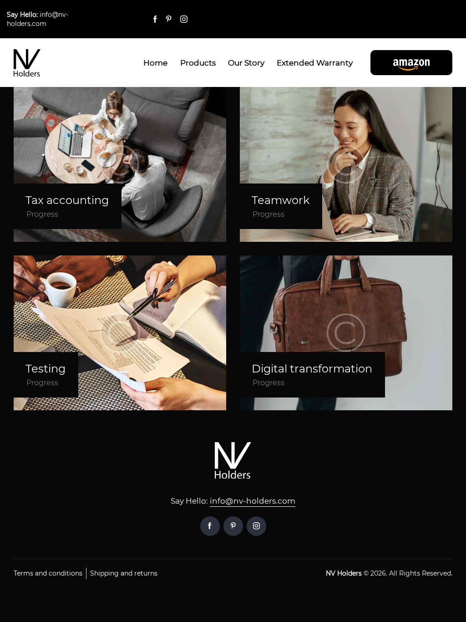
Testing (45, 368)
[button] (411, 62)
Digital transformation (312, 368)
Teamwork (280, 200)
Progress (42, 214)
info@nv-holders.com (252, 500)
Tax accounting (67, 200)
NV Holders (344, 573)
